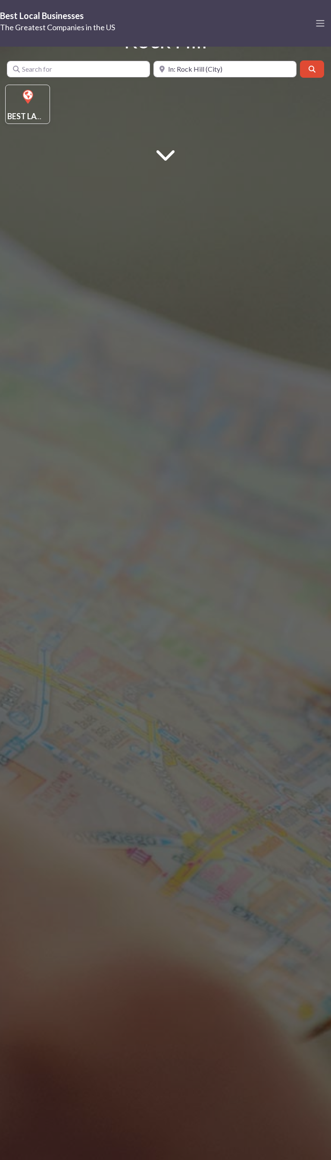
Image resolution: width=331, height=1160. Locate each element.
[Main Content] (165, 154)
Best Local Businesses (42, 15)
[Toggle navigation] (320, 23)
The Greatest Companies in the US (57, 27)
